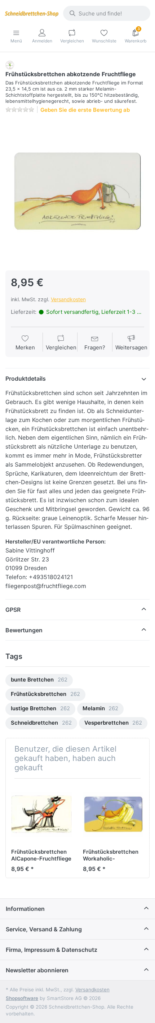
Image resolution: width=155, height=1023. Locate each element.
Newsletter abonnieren (37, 970)
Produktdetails (25, 378)
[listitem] (77, 191)
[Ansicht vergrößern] (77, 191)
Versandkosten (68, 299)
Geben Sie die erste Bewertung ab (85, 109)
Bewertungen (24, 630)
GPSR (13, 609)
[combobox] (106, 13)
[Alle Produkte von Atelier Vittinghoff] (9, 64)
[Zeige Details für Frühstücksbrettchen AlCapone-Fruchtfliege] (41, 814)
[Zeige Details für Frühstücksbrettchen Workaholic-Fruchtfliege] (113, 814)
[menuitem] (39, 680)
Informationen (25, 908)
